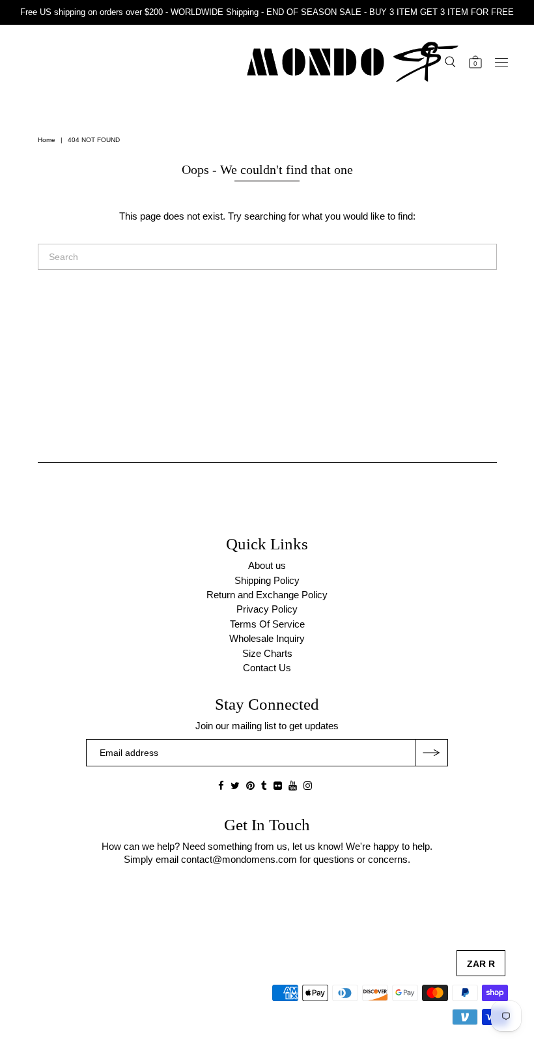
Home (46, 139)
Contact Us (267, 667)
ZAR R (481, 964)
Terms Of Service (267, 624)
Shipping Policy (267, 580)
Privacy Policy (267, 609)
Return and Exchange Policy (267, 594)
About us (267, 565)
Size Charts (267, 653)
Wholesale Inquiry (267, 638)
